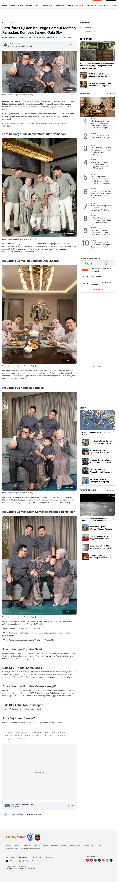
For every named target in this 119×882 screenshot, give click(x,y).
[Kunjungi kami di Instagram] (103, 860)
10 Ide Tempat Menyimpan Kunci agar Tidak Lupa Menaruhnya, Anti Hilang (101, 208)
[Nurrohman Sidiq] (8, 805)
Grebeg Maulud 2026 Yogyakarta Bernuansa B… (101, 537)
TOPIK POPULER (86, 23)
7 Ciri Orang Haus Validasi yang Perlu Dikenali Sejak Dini (100, 137)
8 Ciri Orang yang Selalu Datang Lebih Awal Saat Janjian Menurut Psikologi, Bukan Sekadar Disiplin (100, 124)
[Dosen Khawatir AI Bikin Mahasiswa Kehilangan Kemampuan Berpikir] (85, 547)
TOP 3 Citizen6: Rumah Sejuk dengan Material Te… (99, 75)
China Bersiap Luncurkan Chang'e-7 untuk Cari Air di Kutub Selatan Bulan (96, 519)
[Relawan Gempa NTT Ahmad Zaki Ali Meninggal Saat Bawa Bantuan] (85, 470)
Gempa (83, 408)
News (12, 5)
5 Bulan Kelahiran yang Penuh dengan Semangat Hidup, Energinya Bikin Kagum (100, 245)
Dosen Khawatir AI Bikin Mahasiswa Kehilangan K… (101, 547)
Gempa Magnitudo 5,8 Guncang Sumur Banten (97, 433)
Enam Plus (103, 5)
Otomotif (80, 5)
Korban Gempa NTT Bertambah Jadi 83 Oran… (101, 451)
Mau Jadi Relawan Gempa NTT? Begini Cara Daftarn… (101, 442)
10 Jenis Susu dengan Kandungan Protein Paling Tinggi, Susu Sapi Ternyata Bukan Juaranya (101, 165)
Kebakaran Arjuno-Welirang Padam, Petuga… (101, 528)
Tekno (70, 5)
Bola (38, 5)
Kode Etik (37, 846)
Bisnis (20, 5)
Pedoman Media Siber (50, 846)
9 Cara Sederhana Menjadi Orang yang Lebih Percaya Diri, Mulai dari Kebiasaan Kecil (101, 194)
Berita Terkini (88, 490)
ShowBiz (29, 5)
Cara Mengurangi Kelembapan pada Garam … (101, 556)
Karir (99, 846)
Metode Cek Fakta (12, 849)
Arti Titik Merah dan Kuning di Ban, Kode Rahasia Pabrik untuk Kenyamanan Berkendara (101, 151)
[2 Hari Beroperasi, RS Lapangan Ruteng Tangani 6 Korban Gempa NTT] (85, 480)
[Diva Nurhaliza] (5, 44)
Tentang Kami (89, 846)
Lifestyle (47, 5)
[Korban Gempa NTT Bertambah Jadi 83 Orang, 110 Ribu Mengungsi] (85, 451)
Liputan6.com (22, 866)
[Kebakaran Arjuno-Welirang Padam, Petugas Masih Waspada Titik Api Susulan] (85, 527)
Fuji (22, 101)
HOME (4, 5)
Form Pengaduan (75, 846)
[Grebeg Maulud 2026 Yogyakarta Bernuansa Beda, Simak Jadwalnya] (85, 537)
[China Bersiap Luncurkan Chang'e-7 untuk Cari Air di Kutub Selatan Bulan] (97, 505)
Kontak (8, 846)
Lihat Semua (109, 93)
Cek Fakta (91, 5)
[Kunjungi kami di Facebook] (95, 860)
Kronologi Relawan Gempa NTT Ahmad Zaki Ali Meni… (101, 461)
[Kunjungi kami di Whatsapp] (107, 860)
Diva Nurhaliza (16, 44)
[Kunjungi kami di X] (99, 860)
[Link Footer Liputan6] (16, 837)
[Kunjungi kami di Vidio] (87, 860)
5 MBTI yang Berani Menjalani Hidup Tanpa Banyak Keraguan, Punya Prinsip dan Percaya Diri (100, 180)
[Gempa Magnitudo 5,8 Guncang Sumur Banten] (97, 420)
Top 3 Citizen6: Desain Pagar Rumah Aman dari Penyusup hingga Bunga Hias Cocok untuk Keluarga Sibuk (97, 65)
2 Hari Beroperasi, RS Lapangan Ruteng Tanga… (101, 480)
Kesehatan (59, 5)
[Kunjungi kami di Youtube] (91, 860)
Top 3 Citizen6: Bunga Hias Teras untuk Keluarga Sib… (99, 84)
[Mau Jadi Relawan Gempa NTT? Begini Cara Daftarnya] (85, 442)
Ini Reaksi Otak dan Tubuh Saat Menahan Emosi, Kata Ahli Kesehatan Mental (101, 220)
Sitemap (64, 846)
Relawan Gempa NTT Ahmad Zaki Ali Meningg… (101, 471)
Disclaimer (26, 846)
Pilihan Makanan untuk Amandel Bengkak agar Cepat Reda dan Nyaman (100, 232)
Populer (85, 93)
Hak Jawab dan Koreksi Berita (30, 849)
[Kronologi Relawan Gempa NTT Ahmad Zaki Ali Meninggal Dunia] (85, 461)
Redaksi (16, 846)
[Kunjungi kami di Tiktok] (111, 860)
